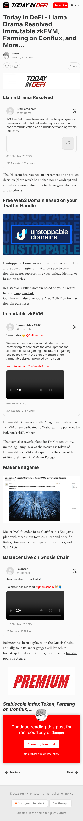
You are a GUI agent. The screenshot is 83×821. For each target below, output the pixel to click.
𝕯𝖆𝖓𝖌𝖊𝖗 (15, 53)
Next (70, 772)
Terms (45, 793)
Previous (15, 772)
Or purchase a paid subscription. (41, 753)
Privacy (34, 793)
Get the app (60, 803)
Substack (22, 813)
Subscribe (61, 5)
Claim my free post (41, 744)
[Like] (7, 66)
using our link (24, 293)
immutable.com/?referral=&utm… (28, 366)
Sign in (75, 5)
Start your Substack (31, 803)
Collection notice (62, 793)
